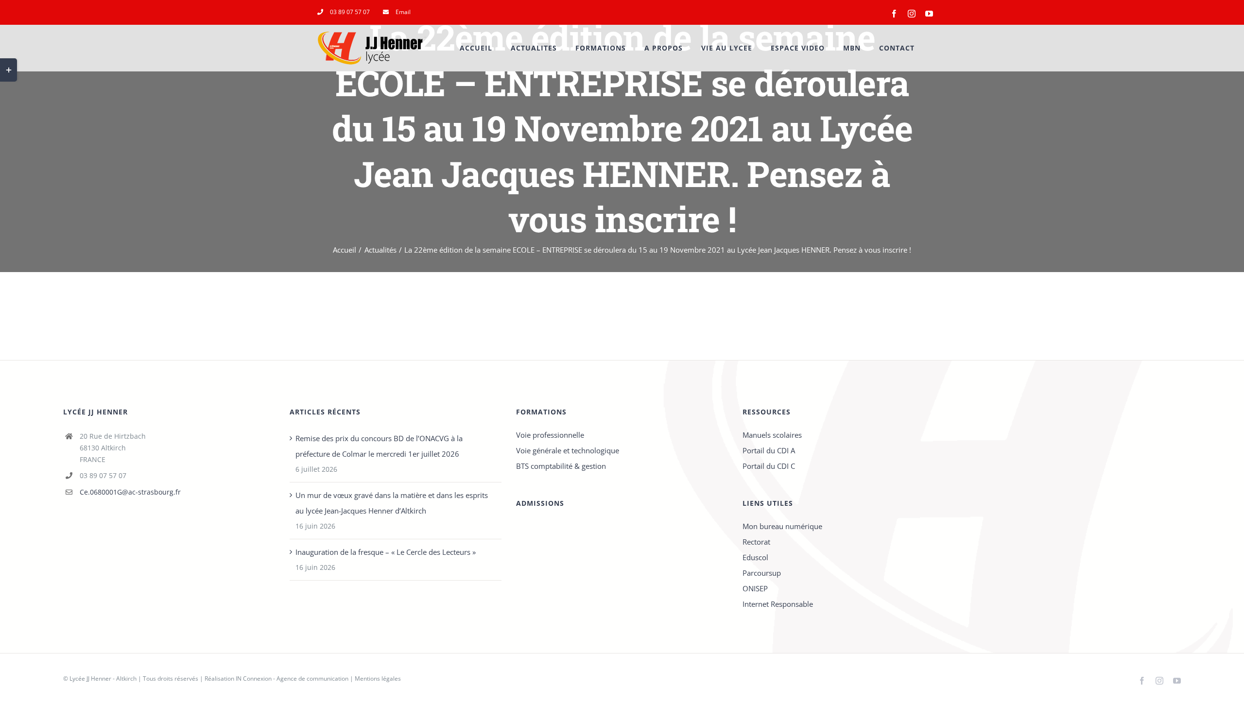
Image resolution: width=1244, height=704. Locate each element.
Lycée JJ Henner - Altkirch (103, 678)
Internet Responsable (778, 604)
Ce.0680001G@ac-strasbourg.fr (130, 492)
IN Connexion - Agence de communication (292, 678)
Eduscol (755, 557)
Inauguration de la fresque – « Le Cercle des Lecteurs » (385, 552)
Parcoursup (762, 573)
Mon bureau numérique (782, 526)
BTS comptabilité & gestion (561, 466)
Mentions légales (378, 678)
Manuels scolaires (772, 435)
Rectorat (756, 542)
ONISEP (755, 588)
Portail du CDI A (769, 450)
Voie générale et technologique (567, 450)
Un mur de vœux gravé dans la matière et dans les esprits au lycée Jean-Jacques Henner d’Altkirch (391, 502)
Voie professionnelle (550, 435)
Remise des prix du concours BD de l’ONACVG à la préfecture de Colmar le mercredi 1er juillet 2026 (379, 446)
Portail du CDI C (769, 466)
